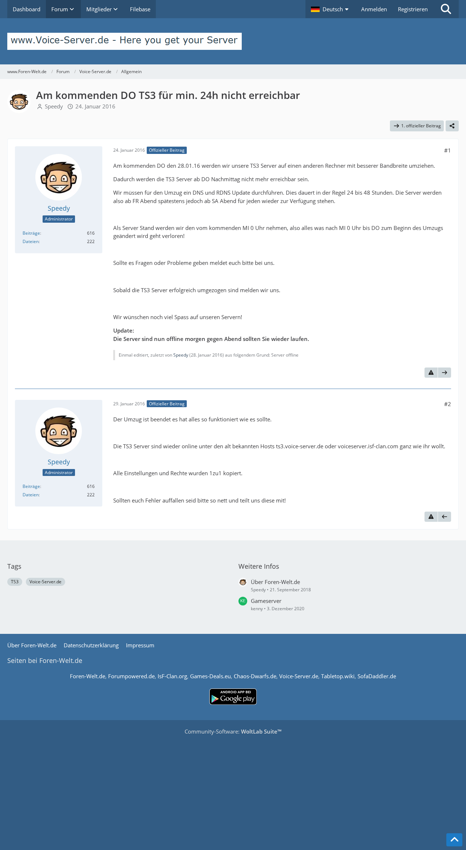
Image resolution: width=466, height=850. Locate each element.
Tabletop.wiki (338, 676)
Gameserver (266, 600)
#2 (447, 404)
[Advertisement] (233, 790)
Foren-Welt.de (87, 676)
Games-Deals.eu (210, 676)
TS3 (15, 582)
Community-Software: (233, 731)
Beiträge (31, 233)
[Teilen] (452, 125)
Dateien (31, 241)
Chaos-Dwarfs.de (255, 676)
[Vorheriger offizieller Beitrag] (444, 517)
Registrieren (413, 9)
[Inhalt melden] (431, 373)
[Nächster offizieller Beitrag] (444, 373)
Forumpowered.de (131, 676)
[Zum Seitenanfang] (454, 839)
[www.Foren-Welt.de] (233, 41)
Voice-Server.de (45, 582)
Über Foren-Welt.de (275, 581)
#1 (447, 150)
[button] (330, 9)
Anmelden (374, 9)
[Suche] (446, 9)
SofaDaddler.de (377, 676)
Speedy (54, 106)
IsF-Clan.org (172, 676)
